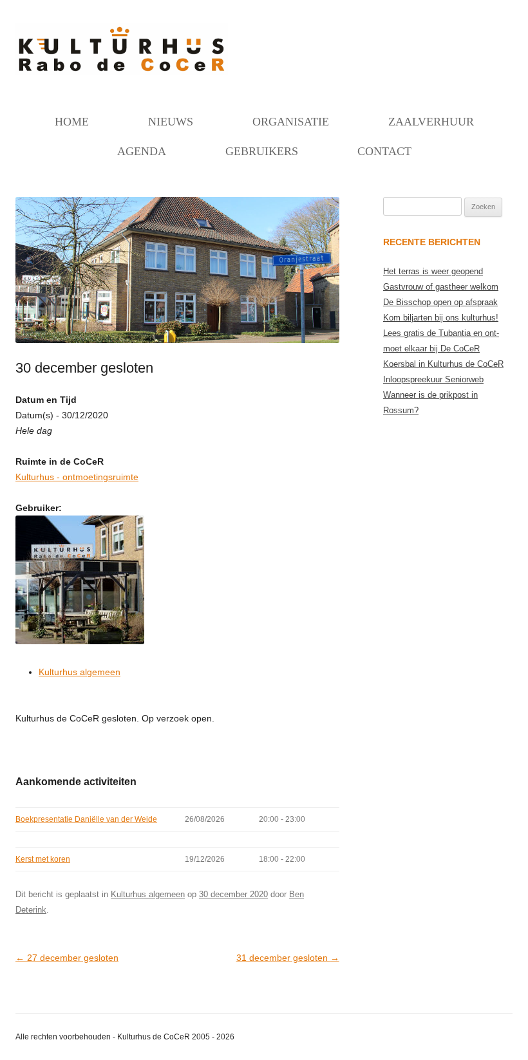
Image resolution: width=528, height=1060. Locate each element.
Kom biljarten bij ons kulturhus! (440, 317)
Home (72, 121)
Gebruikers (261, 151)
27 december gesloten (66, 958)
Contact (384, 151)
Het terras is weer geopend (433, 271)
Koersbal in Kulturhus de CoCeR (443, 364)
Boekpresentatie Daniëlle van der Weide (86, 819)
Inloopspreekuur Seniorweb (433, 379)
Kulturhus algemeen (79, 672)
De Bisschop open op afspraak (440, 302)
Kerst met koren (42, 859)
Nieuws (170, 121)
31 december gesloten (287, 958)
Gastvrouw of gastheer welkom (440, 287)
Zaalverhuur (431, 121)
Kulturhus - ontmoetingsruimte (76, 477)
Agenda (141, 151)
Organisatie (290, 121)
